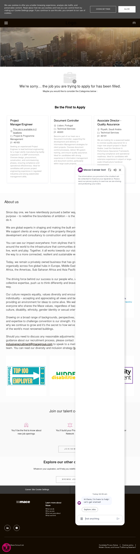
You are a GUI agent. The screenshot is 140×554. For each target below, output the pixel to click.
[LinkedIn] (7, 528)
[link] (70, 479)
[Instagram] (17, 528)
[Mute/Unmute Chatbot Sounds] (115, 170)
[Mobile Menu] (6, 23)
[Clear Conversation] (110, 170)
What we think (51, 515)
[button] (103, 9)
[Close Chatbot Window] (120, 170)
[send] (118, 518)
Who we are (50, 511)
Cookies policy (127, 545)
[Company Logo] (71, 23)
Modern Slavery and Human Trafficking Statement (117, 547)
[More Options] (81, 518)
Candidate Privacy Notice (108, 545)
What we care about (53, 513)
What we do (50, 509)
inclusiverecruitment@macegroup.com (29, 344)
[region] (100, 344)
